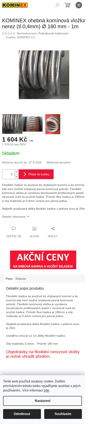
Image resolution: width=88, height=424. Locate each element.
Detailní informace (14, 216)
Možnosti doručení (59, 162)
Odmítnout (22, 414)
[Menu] (79, 5)
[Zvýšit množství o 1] (17, 172)
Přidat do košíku (38, 174)
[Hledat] (57, 5)
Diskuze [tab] (21, 278)
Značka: (20, 37)
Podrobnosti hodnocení (53, 33)
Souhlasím (63, 414)
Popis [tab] (9, 278)
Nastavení (42, 401)
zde (46, 390)
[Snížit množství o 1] (17, 176)
